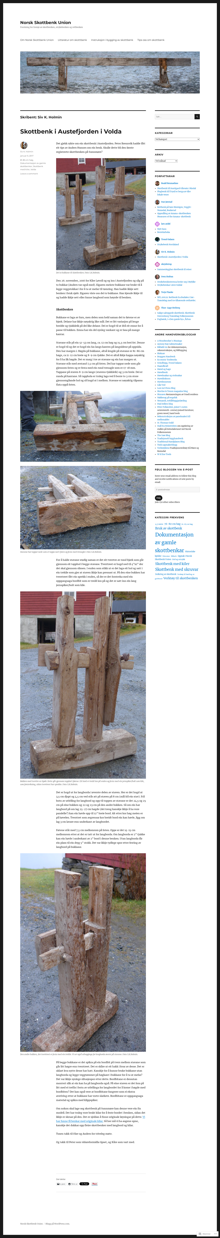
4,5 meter (159, 524)
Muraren (161, 394)
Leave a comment (29, 173)
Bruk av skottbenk (168, 528)
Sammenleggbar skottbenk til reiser (174, 269)
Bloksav (161, 353)
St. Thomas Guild (165, 423)
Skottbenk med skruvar (176, 569)
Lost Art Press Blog (166, 388)
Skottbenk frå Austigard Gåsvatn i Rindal (176, 188)
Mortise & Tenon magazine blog (172, 391)
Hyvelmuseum (164, 382)
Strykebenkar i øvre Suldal (169, 285)
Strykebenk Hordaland (168, 244)
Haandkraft (162, 366)
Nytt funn (161, 229)
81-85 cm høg (26, 160)
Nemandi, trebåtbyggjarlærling (172, 400)
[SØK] (197, 116)
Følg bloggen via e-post (174, 469)
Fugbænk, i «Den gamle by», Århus (174, 319)
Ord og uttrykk (178, 559)
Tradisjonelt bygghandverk (170, 438)
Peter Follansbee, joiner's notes (172, 407)
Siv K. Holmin (26, 151)
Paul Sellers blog (165, 404)
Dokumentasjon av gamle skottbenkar (174, 543)
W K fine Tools (164, 454)
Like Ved (161, 385)
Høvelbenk (162, 372)
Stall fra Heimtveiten (167, 426)
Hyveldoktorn (163, 378)
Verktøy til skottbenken (180, 578)
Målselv (174, 556)
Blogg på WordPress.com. (57, 1224)
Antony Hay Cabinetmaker (169, 344)
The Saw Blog (163, 435)
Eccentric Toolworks (167, 359)
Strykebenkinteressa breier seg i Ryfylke (176, 282)
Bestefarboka (163, 232)
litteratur (166, 556)
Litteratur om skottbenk (72, 40)
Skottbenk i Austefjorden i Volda (71, 131)
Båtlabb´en (162, 347)
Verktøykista (163, 448)
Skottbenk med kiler (172, 564)
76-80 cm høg (172, 524)
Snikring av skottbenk (165, 574)
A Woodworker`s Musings (169, 341)
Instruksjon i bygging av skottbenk (112, 40)
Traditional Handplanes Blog (171, 441)
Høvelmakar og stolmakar (169, 375)
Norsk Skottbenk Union (45, 22)
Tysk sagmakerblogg (167, 445)
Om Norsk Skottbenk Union (37, 40)
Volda (33, 169)
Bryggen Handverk (166, 356)
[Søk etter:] (175, 116)
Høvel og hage (164, 369)
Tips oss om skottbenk (150, 40)
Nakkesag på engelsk (167, 397)
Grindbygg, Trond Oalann (169, 363)
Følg (159, 498)
